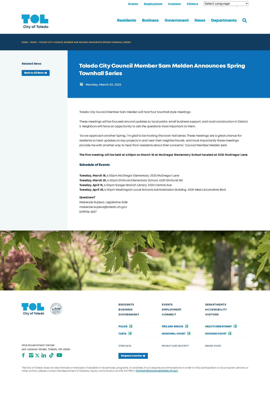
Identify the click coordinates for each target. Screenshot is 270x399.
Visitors (192, 4)
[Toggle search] (244, 20)
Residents (126, 20)
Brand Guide (213, 345)
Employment (153, 4)
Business (150, 20)
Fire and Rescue (173, 326)
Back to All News (34, 72)
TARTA (122, 333)
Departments (224, 20)
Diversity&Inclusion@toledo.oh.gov (157, 370)
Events (133, 4)
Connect (174, 4)
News (200, 20)
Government (176, 20)
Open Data (124, 345)
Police (123, 326)
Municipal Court (174, 333)
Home (25, 42)
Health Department (219, 326)
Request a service (131, 355)
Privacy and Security (175, 345)
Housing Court (216, 333)
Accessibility (216, 309)
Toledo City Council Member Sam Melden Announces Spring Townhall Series (85, 42)
